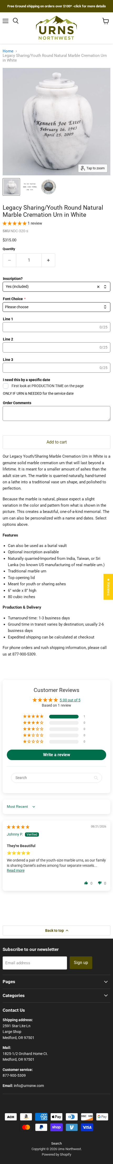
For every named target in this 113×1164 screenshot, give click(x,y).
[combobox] (56, 286)
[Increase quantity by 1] (48, 260)
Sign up (81, 962)
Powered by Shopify (56, 1154)
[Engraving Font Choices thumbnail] (29, 186)
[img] (18, 827)
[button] (15, 223)
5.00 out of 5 (70, 700)
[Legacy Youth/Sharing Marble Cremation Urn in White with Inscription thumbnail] (11, 186)
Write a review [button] (56, 754)
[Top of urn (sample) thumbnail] (49, 186)
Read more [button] (15, 870)
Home (8, 51)
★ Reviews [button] (108, 586)
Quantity (9, 249)
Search (56, 1143)
